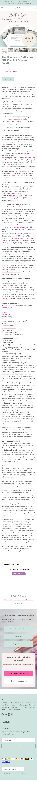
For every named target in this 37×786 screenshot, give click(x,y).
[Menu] (2, 8)
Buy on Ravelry (18, 644)
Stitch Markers (6, 314)
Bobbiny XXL (6, 299)
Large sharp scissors (9, 328)
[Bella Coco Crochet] (18, 8)
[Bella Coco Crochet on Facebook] (3, 714)
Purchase (7, 79)
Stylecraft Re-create (17, 227)
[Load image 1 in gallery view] (18, 29)
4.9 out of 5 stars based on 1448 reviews (18, 600)
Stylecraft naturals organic (11, 272)
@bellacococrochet (15, 119)
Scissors (4, 312)
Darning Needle (7, 310)
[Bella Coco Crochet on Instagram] (9, 714)
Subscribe (18, 746)
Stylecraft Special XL (18, 176)
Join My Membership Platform (18, 674)
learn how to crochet (9, 705)
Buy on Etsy (18, 636)
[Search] (6, 8)
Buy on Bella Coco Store (18, 629)
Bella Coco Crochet (11, 72)
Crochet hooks (7, 308)
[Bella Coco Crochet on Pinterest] (12, 714)
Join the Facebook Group (18, 681)
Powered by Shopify (23, 774)
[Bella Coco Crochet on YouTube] (6, 714)
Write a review (18, 574)
